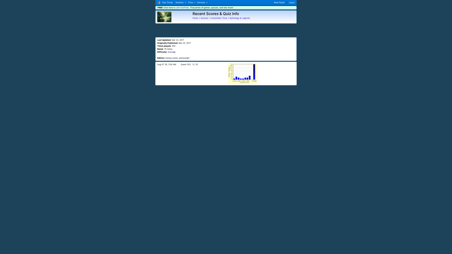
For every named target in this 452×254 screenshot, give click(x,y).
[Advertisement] (226, 30)
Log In (292, 2)
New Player (279, 2)
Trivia (191, 2)
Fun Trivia (167, 2)
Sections (180, 2)
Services (201, 2)
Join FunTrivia (182, 7)
